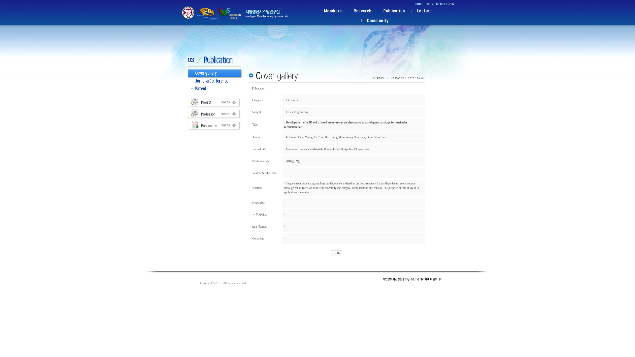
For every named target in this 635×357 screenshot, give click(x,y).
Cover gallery (206, 73)
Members (333, 12)
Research (363, 12)
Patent (201, 89)
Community (377, 21)
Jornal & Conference (211, 81)
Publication (394, 12)
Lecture (424, 12)
